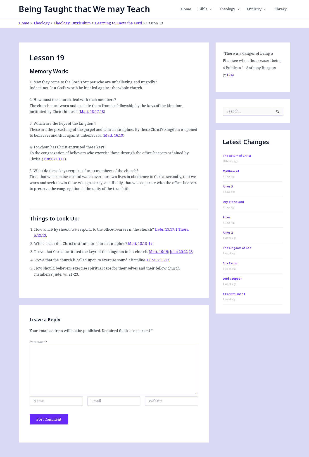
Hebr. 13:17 (164, 229)
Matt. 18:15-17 (140, 243)
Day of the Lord (233, 202)
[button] (209, 9)
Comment (38, 342)
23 (191, 251)
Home (186, 9)
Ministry (254, 9)
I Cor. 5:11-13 (158, 260)
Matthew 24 (231, 171)
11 (63, 159)
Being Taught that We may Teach (84, 8)
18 (102, 111)
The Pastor (230, 263)
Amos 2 (228, 232)
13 (44, 235)
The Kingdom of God (237, 248)
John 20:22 (179, 251)
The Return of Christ (237, 156)
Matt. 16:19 (113, 135)
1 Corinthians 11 (234, 294)
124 (229, 75)
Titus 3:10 (51, 159)
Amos (227, 217)
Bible (202, 9)
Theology (227, 9)
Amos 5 (228, 186)
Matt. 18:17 (89, 111)
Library (280, 9)
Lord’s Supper (232, 279)
